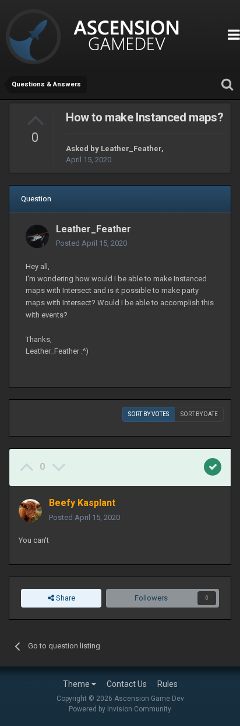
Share (64, 598)
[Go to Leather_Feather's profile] (37, 236)
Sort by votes (148, 414)
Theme (77, 684)
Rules (167, 684)
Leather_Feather (131, 148)
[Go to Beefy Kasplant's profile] (30, 510)
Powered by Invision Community (120, 709)
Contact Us (127, 684)
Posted (91, 243)
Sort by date (199, 414)
